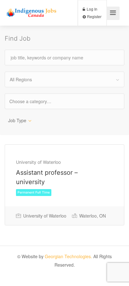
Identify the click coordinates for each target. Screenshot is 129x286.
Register (93, 16)
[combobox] (64, 79)
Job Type (17, 120)
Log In (91, 9)
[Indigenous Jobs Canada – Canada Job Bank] (31, 8)
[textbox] (36, 101)
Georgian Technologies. (68, 256)
